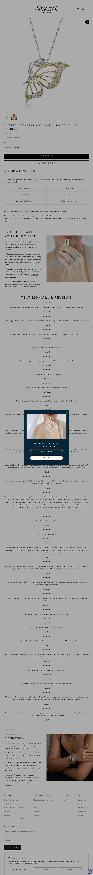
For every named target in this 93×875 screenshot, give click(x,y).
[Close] (67, 412)
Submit (46, 458)
